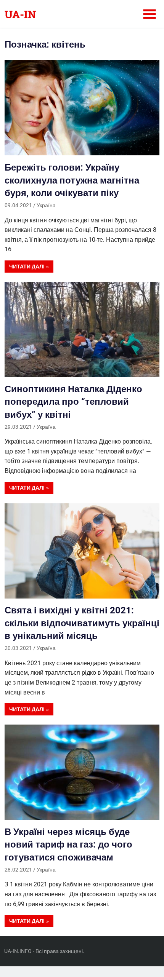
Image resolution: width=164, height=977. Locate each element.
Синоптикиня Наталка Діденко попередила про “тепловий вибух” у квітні (73, 402)
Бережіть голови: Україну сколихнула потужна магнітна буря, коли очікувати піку (72, 180)
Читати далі (27, 266)
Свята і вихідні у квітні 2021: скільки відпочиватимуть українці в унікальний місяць (82, 623)
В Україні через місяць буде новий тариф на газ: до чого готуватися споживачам (68, 845)
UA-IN (20, 14)
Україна (46, 205)
